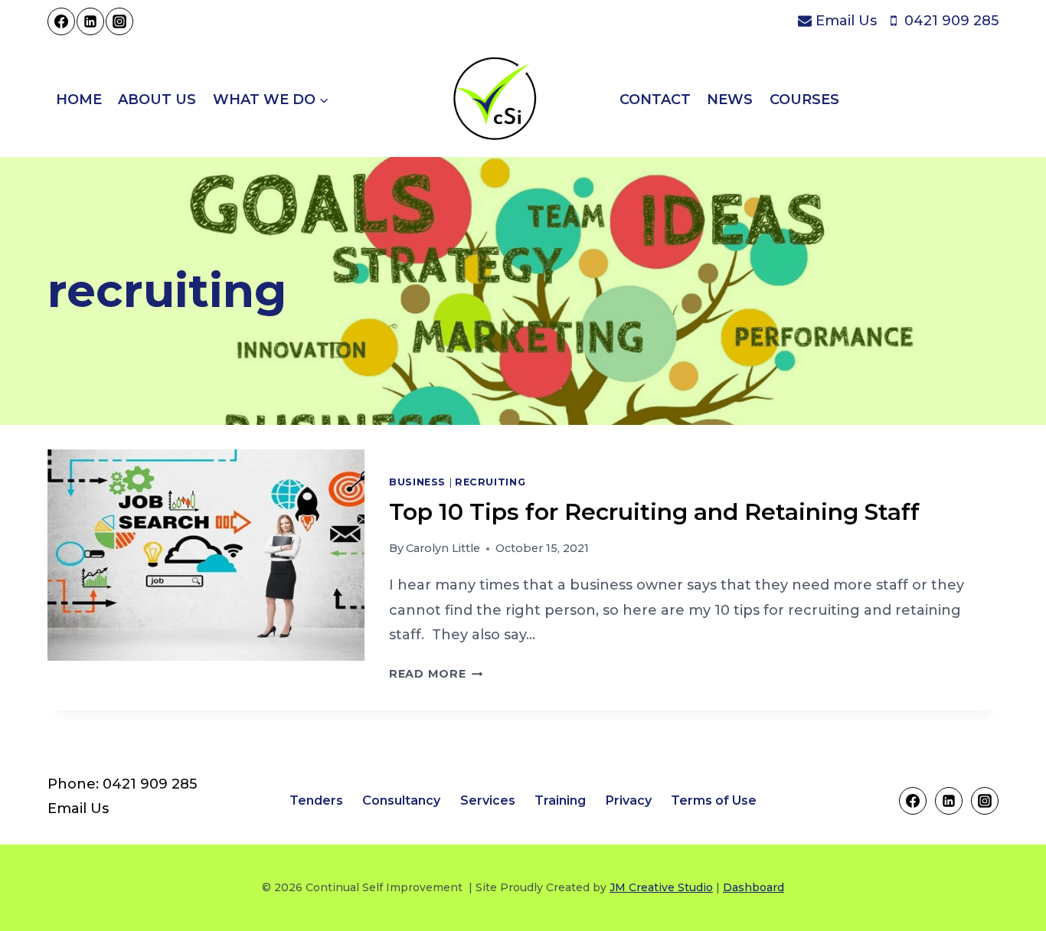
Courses (804, 99)
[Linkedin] (90, 21)
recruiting (490, 482)
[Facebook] (61, 21)
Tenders (316, 800)
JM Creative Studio (661, 887)
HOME (79, 99)
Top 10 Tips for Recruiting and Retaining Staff (654, 512)
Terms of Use (714, 800)
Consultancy (401, 800)
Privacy (629, 800)
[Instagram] (119, 21)
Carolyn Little (443, 548)
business (417, 482)
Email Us (78, 808)
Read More (435, 674)
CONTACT (655, 99)
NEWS (730, 99)
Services (487, 800)
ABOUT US (157, 99)
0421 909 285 (150, 784)
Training (560, 800)
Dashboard (753, 887)
